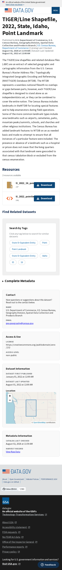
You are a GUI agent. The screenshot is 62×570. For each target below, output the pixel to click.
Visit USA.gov (10, 563)
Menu (55, 10)
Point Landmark (19, 249)
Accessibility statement (14, 527)
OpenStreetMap (39, 422)
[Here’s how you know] (31, 3)
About (4, 479)
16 (22, 262)
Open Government (17, 479)
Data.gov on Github (11, 482)
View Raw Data (13, 451)
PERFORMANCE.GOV (49, 479)
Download (46, 185)
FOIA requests (9, 532)
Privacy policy (9, 551)
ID (13, 262)
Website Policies (32, 479)
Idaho (44, 255)
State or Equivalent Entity (23, 255)
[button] (10, 396)
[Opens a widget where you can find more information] (48, 565)
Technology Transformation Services (23, 514)
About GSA (8, 522)
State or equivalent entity (23, 242)
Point (44, 242)
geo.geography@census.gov (19, 323)
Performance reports (13, 546)
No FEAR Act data (11, 537)
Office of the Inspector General (18, 542)
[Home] (19, 10)
